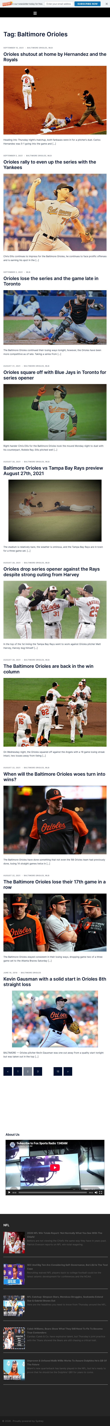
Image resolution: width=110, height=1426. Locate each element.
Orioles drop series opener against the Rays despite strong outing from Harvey (51, 571)
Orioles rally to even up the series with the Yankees (49, 164)
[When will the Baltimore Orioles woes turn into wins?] (55, 819)
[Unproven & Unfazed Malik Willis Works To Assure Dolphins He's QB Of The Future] (14, 1369)
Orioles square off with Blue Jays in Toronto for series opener (54, 374)
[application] (55, 1167)
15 (58, 1071)
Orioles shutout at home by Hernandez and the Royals (54, 56)
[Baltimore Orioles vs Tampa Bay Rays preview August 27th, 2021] (55, 510)
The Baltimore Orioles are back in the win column (48, 668)
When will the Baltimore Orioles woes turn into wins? (54, 776)
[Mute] (96, 1192)
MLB (51, 48)
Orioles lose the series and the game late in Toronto (51, 281)
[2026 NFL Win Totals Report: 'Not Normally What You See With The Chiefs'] (14, 1242)
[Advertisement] (27, 1105)
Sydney (40, 1421)
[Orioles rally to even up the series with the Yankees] (55, 212)
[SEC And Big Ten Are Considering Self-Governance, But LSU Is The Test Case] (14, 1274)
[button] (55, 4)
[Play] (9, 1192)
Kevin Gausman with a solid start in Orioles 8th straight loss (54, 981)
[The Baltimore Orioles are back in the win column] (55, 712)
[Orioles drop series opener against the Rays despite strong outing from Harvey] (55, 609)
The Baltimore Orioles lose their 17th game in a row (54, 884)
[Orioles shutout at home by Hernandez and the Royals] (55, 100)
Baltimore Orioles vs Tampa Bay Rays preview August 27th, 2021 (53, 470)
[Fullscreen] (100, 1192)
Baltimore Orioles (37, 48)
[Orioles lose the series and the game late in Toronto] (55, 317)
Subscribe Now (87, 3)
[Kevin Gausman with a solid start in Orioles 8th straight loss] (55, 1018)
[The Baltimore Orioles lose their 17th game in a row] (55, 922)
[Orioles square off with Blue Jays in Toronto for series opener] (55, 412)
